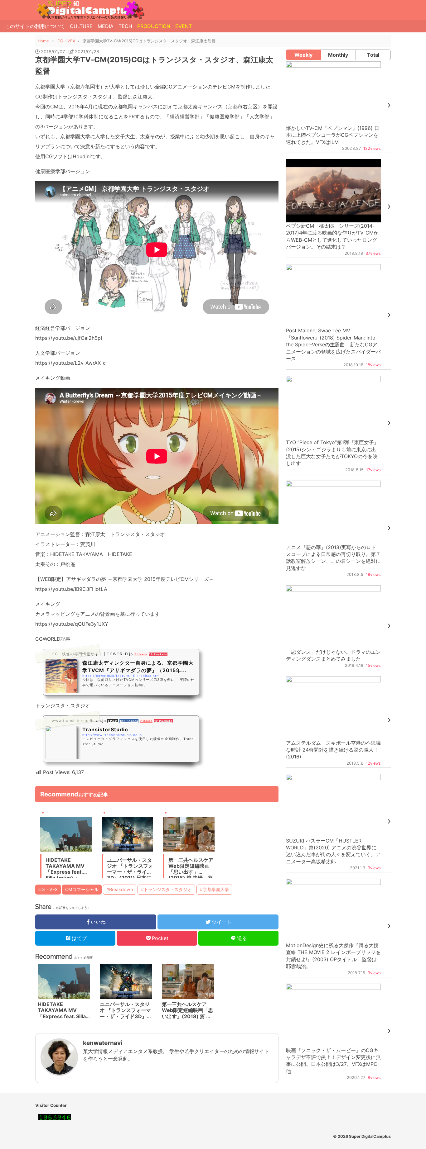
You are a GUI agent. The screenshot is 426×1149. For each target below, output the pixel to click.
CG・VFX (48, 889)
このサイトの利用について (35, 26)
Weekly (303, 55)
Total (373, 55)
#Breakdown (119, 889)
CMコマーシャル (82, 889)
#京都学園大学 (214, 889)
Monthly (338, 55)
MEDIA (106, 26)
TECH (125, 26)
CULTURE (81, 26)
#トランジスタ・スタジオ (166, 889)
